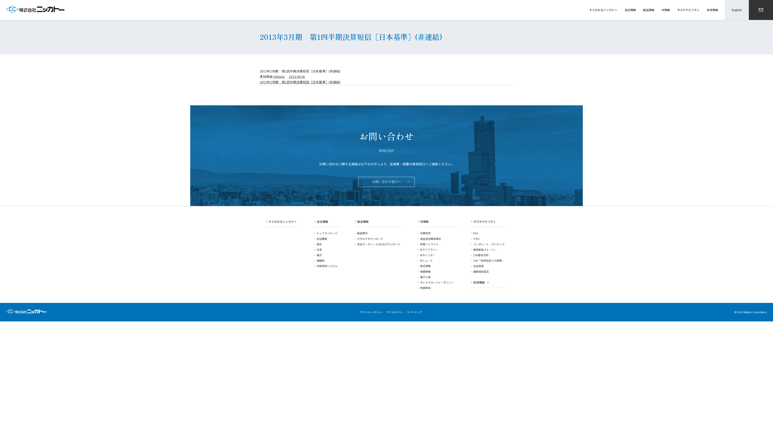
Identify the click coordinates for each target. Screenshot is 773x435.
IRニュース (426, 260)
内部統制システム (327, 266)
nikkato (279, 76)
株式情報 (425, 266)
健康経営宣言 (481, 271)
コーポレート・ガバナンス (489, 244)
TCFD (476, 239)
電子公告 (425, 277)
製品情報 (363, 222)
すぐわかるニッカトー (283, 222)
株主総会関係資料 (430, 239)
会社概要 (322, 239)
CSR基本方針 (481, 255)
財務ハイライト (429, 244)
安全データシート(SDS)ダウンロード (378, 244)
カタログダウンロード (370, 239)
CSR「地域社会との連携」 (488, 260)
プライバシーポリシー (371, 312)
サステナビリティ (484, 222)
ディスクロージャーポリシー (437, 282)
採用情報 (479, 282)
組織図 (320, 260)
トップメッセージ (327, 233)
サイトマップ (414, 312)
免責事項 (425, 288)
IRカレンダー (427, 255)
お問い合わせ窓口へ (386, 181)
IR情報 (424, 222)
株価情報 (425, 271)
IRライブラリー (429, 250)
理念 (319, 244)
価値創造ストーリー (485, 250)
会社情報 (322, 222)
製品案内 (362, 233)
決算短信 (425, 233)
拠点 (319, 255)
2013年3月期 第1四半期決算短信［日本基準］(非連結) (300, 82)
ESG (475, 233)
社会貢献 (478, 266)
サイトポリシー (395, 312)
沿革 (319, 250)
